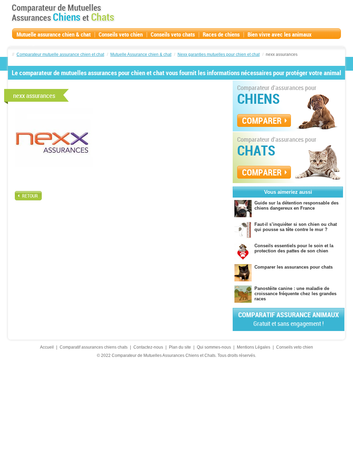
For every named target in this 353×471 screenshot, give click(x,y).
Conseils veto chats (173, 34)
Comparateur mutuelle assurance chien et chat (60, 54)
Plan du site (180, 347)
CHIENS (258, 98)
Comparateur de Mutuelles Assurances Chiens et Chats (63, 12)
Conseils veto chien (121, 34)
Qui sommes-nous (214, 347)
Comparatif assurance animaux (288, 319)
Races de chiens (221, 34)
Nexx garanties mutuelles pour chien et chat (219, 54)
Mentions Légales (253, 347)
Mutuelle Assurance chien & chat (140, 54)
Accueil (47, 347)
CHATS (256, 150)
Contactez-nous (148, 347)
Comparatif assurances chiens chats (94, 347)
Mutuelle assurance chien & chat (54, 34)
